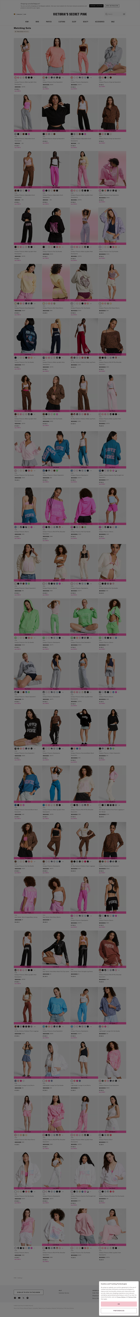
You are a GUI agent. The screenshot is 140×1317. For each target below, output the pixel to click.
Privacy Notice (121, 1297)
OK (119, 1304)
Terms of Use (132, 1297)
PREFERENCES (118, 1310)
